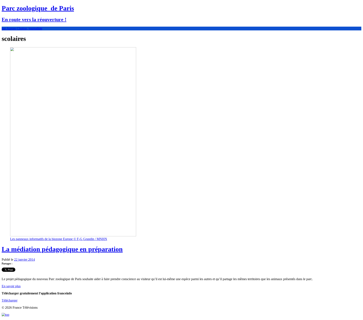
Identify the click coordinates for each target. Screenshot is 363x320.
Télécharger (9, 300)
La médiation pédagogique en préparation (62, 249)
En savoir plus (11, 286)
